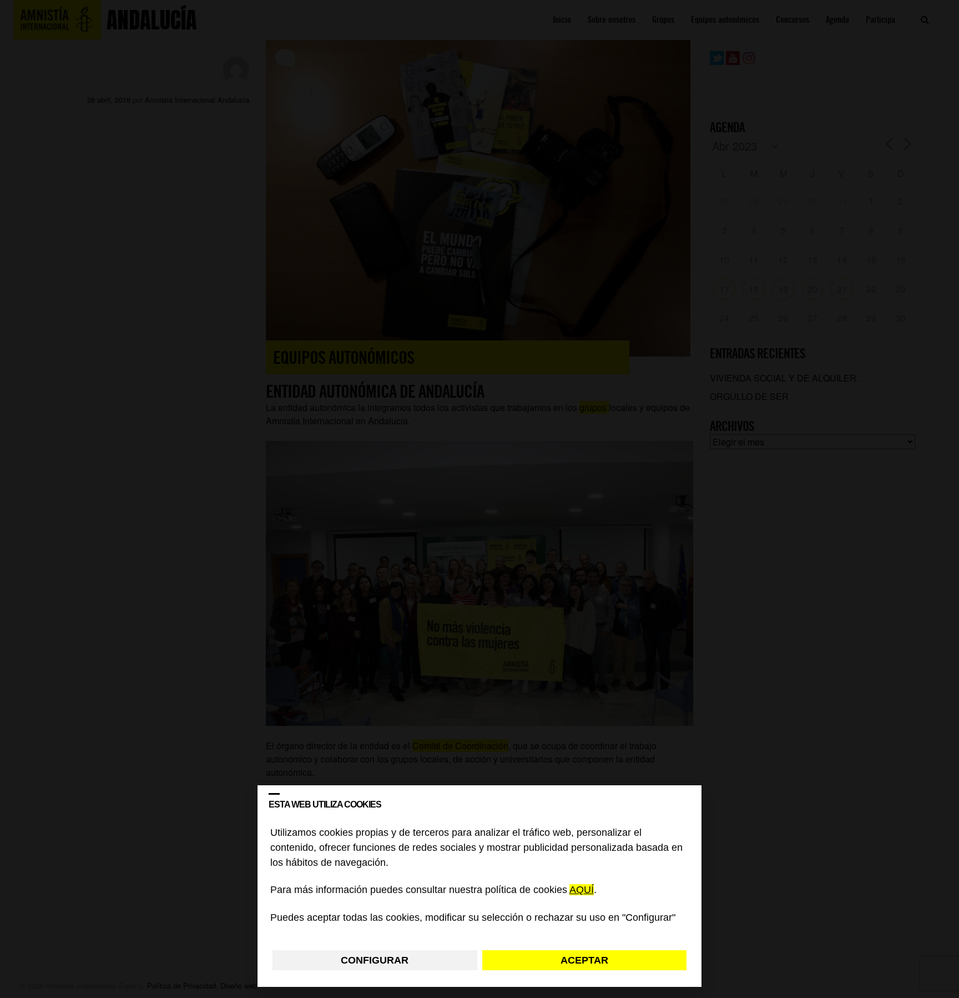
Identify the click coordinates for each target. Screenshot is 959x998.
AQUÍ (581, 890)
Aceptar (584, 960)
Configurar (374, 960)
